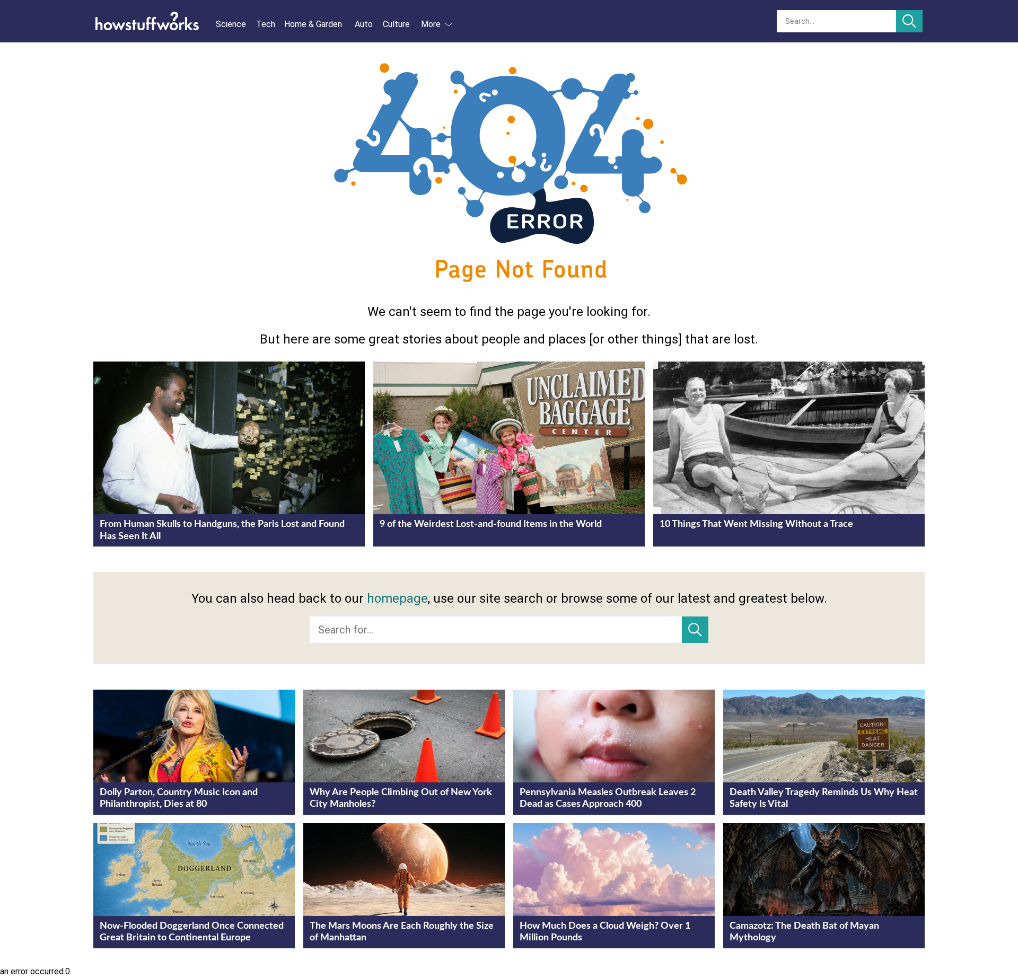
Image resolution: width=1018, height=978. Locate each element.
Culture (396, 24)
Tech (265, 24)
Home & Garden (313, 24)
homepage (397, 598)
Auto (364, 24)
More (431, 24)
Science (231, 24)
